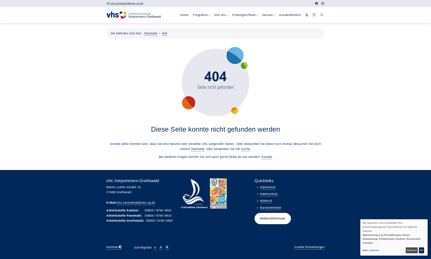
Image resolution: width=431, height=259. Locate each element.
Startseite (151, 33)
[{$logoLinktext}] (135, 15)
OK (421, 250)
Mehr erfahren (371, 250)
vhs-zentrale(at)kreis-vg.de (136, 202)
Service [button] (267, 15)
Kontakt (266, 157)
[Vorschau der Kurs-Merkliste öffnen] (314, 15)
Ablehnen (412, 250)
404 (164, 33)
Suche (245, 149)
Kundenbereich (290, 15)
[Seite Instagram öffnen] (323, 3)
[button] (307, 15)
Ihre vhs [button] (220, 15)
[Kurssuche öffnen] (322, 15)
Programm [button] (200, 15)
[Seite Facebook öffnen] (317, 3)
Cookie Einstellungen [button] (309, 247)
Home (184, 15)
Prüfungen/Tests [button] (244, 15)
